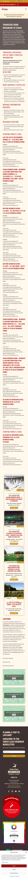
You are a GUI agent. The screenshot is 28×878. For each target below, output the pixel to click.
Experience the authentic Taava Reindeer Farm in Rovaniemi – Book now (14, 15)
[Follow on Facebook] (2, 1)
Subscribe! (14, 756)
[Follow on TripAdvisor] (8, 1)
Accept (14, 866)
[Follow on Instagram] (4, 1)
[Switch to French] (21, 1)
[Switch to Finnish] (16, 1)
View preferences (14, 873)
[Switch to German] (19, 1)
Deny (14, 869)
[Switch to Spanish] (26, 1)
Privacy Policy (12, 876)
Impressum (17, 876)
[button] (26, 852)
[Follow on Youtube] (6, 1)
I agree (14, 678)
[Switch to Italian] (23, 1)
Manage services (5, 862)
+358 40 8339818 (14, 785)
